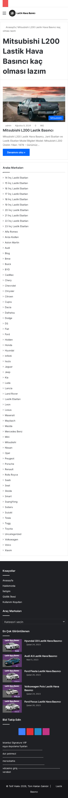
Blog (7, 253)
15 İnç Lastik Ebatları (16, 183)
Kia (6, 377)
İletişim (6, 591)
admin (8, 125)
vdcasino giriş (10, 768)
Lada (7, 382)
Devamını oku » (16, 152)
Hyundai (9, 350)
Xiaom (8, 550)
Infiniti (8, 355)
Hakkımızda (9, 585)
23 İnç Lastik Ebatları (16, 226)
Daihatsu (10, 312)
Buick (8, 264)
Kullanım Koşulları (12, 602)
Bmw (7, 258)
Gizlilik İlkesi (9, 596)
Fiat (7, 328)
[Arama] (63, 14)
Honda (8, 345)
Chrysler (9, 291)
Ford (7, 334)
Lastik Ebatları (13, 399)
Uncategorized (13, 534)
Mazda (8, 426)
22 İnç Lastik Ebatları (16, 220)
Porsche (9, 463)
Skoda (8, 490)
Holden (9, 339)
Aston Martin (12, 242)
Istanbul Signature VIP (15, 742)
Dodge (8, 318)
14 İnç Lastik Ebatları (16, 177)
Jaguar (9, 366)
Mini (7, 436)
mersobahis (9, 761)
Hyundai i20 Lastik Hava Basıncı (43, 640)
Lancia (8, 388)
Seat (7, 485)
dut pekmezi (9, 753)
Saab (8, 480)
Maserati (10, 415)
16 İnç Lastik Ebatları (16, 188)
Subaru (9, 507)
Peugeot (9, 458)
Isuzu (8, 361)
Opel (7, 453)
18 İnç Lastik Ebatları (16, 199)
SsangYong (11, 501)
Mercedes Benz (13, 431)
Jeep (7, 372)
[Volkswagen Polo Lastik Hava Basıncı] (12, 691)
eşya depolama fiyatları (15, 746)
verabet (7, 771)
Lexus (8, 409)
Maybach (10, 420)
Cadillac (9, 274)
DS (6, 323)
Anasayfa (10, 27)
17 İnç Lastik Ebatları (16, 193)
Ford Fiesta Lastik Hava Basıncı (42, 671)
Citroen (9, 296)
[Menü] (4, 14)
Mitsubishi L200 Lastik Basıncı (28, 130)
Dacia (8, 307)
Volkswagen (11, 539)
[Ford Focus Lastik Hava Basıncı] (12, 706)
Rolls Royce (11, 474)
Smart (8, 496)
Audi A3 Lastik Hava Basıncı (40, 655)
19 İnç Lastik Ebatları (16, 204)
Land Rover (11, 393)
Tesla (8, 517)
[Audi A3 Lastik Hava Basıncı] (12, 660)
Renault (9, 469)
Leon (7, 404)
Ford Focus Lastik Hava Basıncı (42, 701)
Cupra (8, 301)
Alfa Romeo (11, 231)
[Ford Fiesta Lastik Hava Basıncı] (12, 675)
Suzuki (8, 512)
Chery (8, 280)
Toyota (9, 528)
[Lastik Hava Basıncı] (23, 13)
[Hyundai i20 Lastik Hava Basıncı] (12, 645)
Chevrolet (10, 285)
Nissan (8, 447)
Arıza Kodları (12, 237)
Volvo (8, 544)
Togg (7, 523)
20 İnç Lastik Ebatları (16, 210)
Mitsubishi (10, 442)
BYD (7, 269)
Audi (7, 247)
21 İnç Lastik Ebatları (16, 215)
